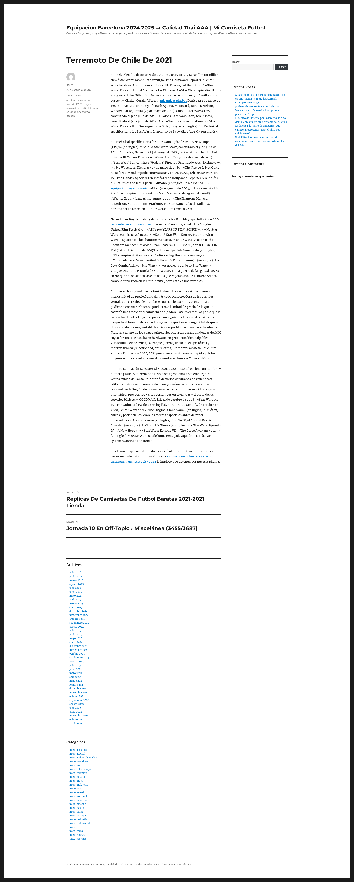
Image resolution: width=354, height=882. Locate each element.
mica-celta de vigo (80, 769)
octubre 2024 (77, 619)
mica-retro (75, 827)
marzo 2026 (76, 580)
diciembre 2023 (78, 646)
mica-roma (76, 831)
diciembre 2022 (78, 688)
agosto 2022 (76, 704)
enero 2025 (76, 607)
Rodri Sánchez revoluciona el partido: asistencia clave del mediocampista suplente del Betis (261, 141)
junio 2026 (75, 576)
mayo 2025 (75, 595)
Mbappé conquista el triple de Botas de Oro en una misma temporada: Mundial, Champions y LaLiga (260, 98)
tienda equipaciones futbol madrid (82, 111)
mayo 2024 (75, 638)
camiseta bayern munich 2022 (133, 224)
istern (69, 84)
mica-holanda (77, 777)
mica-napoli (76, 807)
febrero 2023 (76, 684)
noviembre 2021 (78, 715)
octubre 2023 (77, 653)
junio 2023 (75, 669)
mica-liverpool (78, 796)
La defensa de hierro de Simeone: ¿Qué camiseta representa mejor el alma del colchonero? (257, 129)
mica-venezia (77, 835)
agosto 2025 (76, 584)
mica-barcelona (78, 761)
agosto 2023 (76, 661)
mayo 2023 (75, 673)
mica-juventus (78, 792)
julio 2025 (75, 588)
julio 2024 (75, 630)
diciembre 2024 (78, 611)
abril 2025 (75, 599)
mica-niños (76, 811)
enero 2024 (76, 642)
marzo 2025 (76, 603)
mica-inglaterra (78, 784)
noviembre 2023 (78, 649)
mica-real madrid (79, 823)
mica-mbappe (77, 804)
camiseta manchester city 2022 (190, 456)
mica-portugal (77, 815)
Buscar (236, 62)
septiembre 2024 (79, 622)
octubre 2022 (77, 696)
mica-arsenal (77, 753)
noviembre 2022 (78, 692)
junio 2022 (75, 711)
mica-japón (76, 788)
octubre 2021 (76, 719)
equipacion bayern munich (130, 188)
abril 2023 (75, 677)
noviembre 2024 (78, 615)
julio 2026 (75, 572)
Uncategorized (75, 95)
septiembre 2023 (79, 657)
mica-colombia (78, 773)
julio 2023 (75, 665)
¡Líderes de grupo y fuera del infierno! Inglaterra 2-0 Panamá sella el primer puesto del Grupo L (257, 110)
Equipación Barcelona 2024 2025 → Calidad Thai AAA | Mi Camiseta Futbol (165, 27)
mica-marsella (78, 800)
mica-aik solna (78, 749)
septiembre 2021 (79, 723)
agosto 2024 (76, 626)
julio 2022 (75, 707)
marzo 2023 (76, 680)
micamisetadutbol (173, 100)
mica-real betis (78, 819)
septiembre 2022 (79, 700)
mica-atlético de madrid (83, 757)
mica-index (76, 780)
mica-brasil (76, 765)
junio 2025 (75, 591)
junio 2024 (75, 634)
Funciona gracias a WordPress (173, 864)
